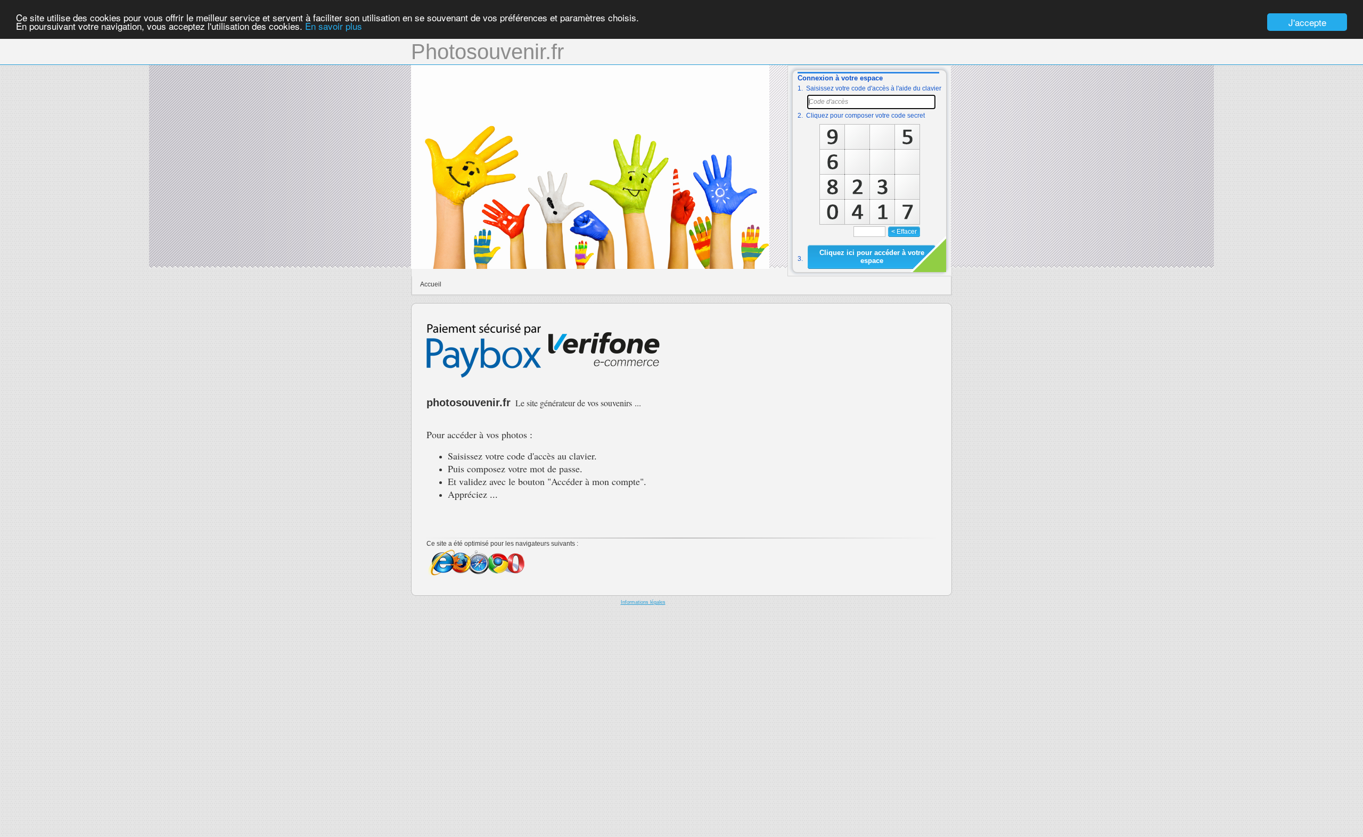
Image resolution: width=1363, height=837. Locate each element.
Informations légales (643, 602)
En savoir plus (333, 26)
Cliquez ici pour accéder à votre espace (871, 257)
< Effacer (904, 231)
